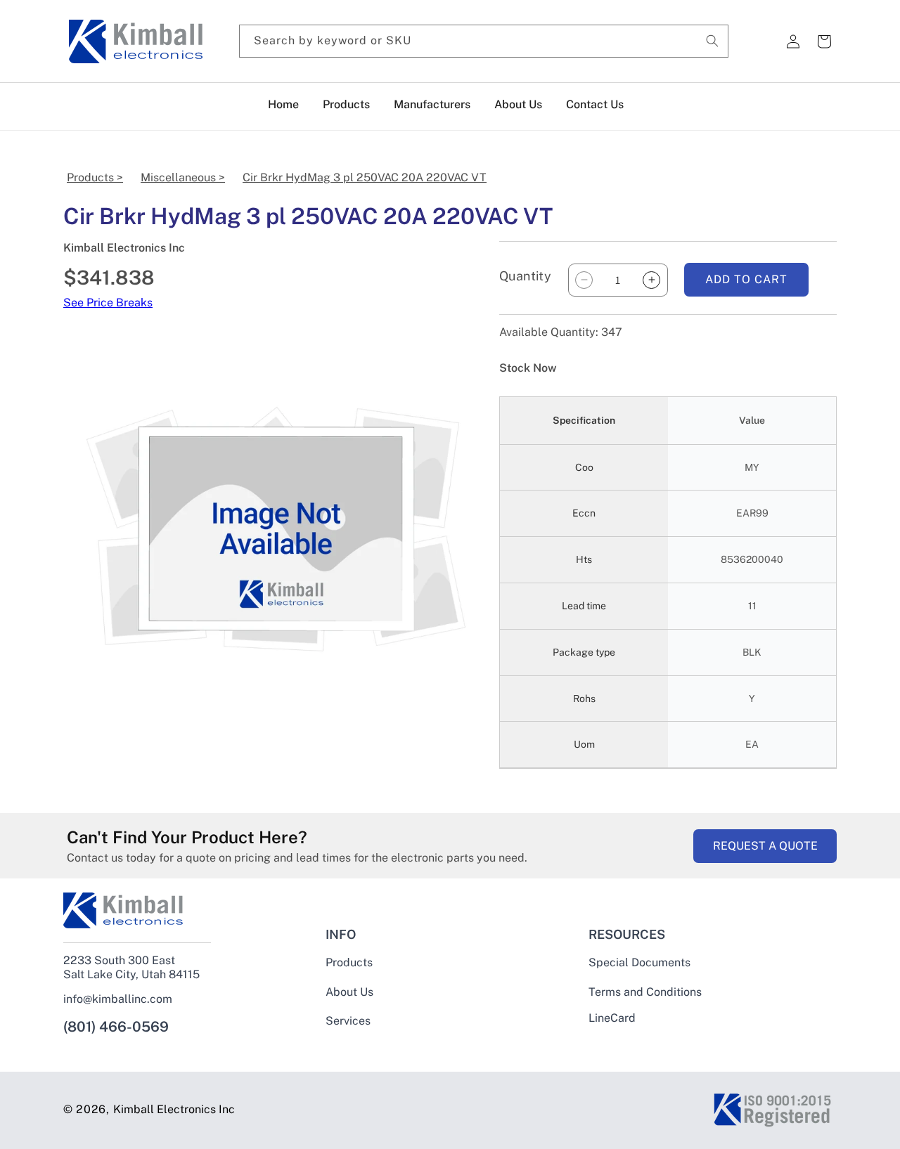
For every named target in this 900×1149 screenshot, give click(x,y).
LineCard (612, 1018)
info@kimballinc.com (117, 999)
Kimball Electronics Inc (174, 1109)
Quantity (525, 275)
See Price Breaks (108, 302)
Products (349, 962)
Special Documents (639, 962)
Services (348, 1020)
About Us (349, 992)
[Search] (712, 40)
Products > (95, 177)
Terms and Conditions (645, 992)
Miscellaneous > (183, 177)
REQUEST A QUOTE (765, 845)
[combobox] (484, 41)
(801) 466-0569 (116, 1026)
